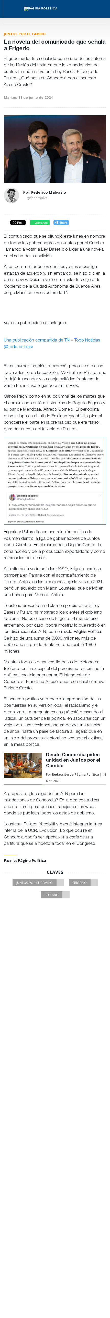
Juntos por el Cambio (34, 882)
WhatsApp (41, 223)
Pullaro (52, 895)
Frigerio (80, 882)
